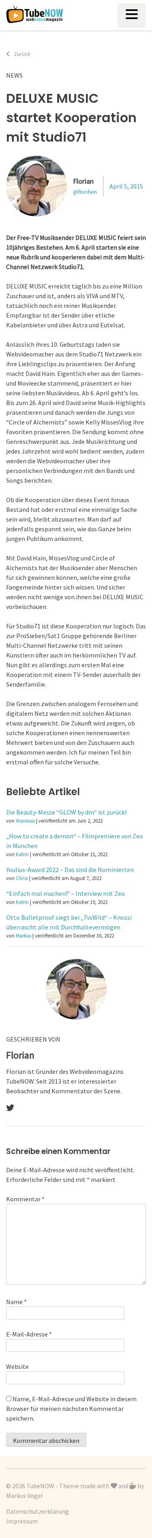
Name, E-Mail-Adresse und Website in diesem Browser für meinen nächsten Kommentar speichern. (71, 1408)
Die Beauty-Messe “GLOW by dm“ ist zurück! (66, 812)
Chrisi (22, 878)
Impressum (22, 1521)
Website (17, 1366)
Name (16, 1302)
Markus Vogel (24, 1495)
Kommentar (25, 1199)
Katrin (22, 854)
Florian (83, 181)
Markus (23, 935)
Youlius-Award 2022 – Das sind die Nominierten (70, 870)
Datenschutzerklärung (37, 1511)
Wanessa (25, 820)
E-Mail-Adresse (29, 1334)
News (14, 75)
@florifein (85, 191)
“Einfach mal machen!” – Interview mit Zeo (65, 893)
